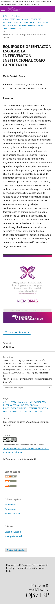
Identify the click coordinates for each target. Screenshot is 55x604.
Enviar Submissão (16, 550)
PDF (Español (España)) (18, 332)
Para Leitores (11, 504)
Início (5, 16)
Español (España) (13, 531)
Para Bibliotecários (13, 513)
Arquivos (16, 16)
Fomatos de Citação (14, 387)
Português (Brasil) (13, 536)
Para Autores (10, 509)
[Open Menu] (3, 9)
